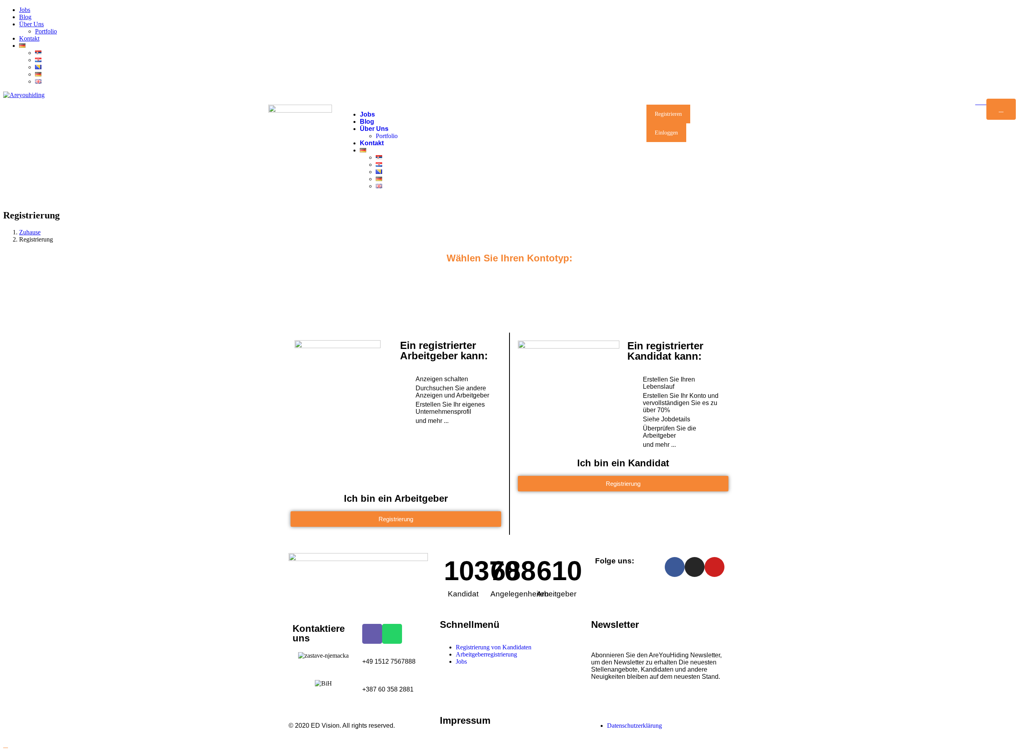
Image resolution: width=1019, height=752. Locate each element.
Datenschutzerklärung (634, 725)
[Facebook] (675, 567)
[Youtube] (714, 567)
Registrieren (668, 114)
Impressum (465, 720)
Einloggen (666, 133)
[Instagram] (695, 567)
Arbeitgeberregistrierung (486, 654)
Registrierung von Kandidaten (493, 647)
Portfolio (46, 31)
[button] (396, 519)
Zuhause (30, 232)
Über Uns (31, 24)
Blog (25, 17)
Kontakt (29, 38)
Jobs (24, 9)
